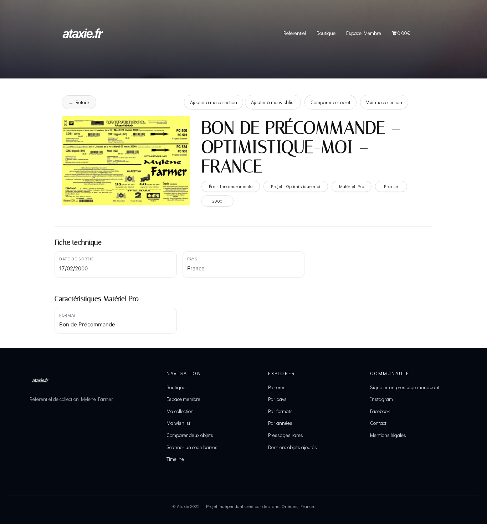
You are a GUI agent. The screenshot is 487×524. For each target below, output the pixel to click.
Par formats (280, 411)
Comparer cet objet (330, 102)
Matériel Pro (351, 186)
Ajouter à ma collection (213, 102)
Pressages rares (285, 435)
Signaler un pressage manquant (405, 387)
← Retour (78, 102)
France (391, 186)
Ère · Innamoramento (230, 186)
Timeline (175, 459)
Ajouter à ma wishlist (273, 102)
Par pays (277, 399)
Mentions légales (388, 435)
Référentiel (294, 33)
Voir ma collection (384, 102)
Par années (280, 422)
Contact (378, 422)
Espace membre (183, 399)
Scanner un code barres (191, 447)
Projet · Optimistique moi (295, 186)
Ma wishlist (178, 422)
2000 (217, 201)
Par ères (277, 387)
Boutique (326, 33)
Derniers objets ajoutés (292, 447)
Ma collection (180, 411)
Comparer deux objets (189, 435)
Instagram (381, 399)
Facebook (380, 411)
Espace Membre (363, 33)
